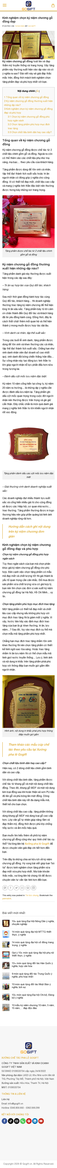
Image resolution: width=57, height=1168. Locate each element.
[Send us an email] (16, 1121)
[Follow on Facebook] (4, 1121)
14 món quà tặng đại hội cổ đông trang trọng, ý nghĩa (33, 944)
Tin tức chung (31, 895)
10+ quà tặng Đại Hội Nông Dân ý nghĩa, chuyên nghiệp (33, 922)
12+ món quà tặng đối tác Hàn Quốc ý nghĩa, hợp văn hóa (32, 964)
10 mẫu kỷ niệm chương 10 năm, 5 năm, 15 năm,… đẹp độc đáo (33, 1006)
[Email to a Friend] (22, 887)
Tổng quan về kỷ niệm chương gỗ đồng (26, 97)
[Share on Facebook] (10, 887)
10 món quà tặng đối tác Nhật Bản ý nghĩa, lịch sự (31, 986)
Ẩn (37, 91)
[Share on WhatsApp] (5, 887)
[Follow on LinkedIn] (35, 1121)
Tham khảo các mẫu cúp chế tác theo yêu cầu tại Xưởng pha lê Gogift (28, 749)
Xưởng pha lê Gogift (37, 843)
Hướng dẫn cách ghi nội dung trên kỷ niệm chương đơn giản (29, 531)
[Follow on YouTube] (41, 1121)
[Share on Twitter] (16, 887)
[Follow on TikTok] (10, 1121)
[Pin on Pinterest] (28, 887)
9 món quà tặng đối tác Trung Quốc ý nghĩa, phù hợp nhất (32, 975)
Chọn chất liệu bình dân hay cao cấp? (30, 132)
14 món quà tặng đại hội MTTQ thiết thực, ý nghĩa (31, 933)
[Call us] (23, 1121)
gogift (32, 26)
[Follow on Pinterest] (29, 1121)
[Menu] (4, 5)
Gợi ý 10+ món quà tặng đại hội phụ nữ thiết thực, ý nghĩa (33, 954)
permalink (6, 898)
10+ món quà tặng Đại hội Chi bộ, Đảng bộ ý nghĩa (33, 996)
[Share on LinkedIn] (33, 887)
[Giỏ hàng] (53, 5)
